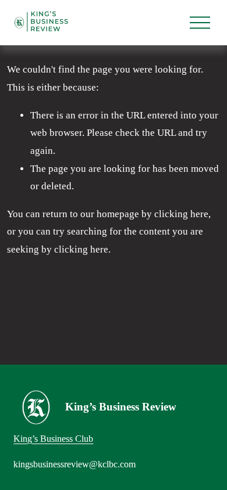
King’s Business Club (53, 439)
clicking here (181, 213)
